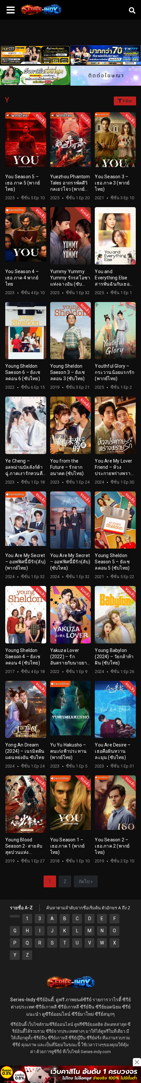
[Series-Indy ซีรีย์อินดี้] (41, 15)
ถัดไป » (86, 881)
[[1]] (15, 916)
